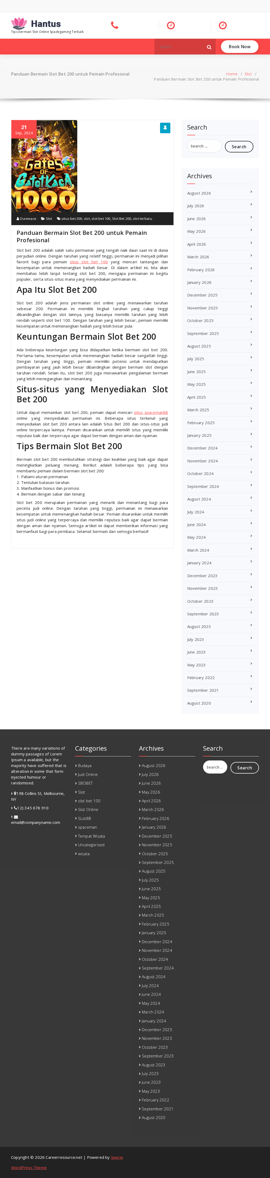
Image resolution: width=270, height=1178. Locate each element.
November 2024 (202, 460)
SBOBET (85, 783)
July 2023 (195, 639)
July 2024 (195, 511)
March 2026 (198, 256)
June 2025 (196, 371)
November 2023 (202, 588)
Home (232, 73)
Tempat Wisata (91, 836)
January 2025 (199, 435)
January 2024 (199, 562)
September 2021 (203, 690)
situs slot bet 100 (89, 261)
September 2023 (203, 613)
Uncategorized (91, 844)
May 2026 (196, 231)
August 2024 (199, 499)
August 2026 (199, 193)
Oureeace (27, 218)
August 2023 (199, 626)
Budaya (84, 765)
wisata (84, 853)
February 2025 (201, 422)
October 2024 (200, 473)
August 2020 (199, 703)
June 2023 (196, 652)
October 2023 (200, 601)
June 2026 (196, 218)
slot (87, 218)
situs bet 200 (71, 218)
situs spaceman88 (151, 412)
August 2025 (199, 346)
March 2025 (198, 409)
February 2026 (201, 269)
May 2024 (196, 537)
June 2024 (196, 524)
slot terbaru (142, 218)
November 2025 (202, 307)
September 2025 (203, 333)
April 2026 (196, 244)
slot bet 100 (100, 218)
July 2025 (195, 358)
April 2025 (196, 397)
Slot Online (88, 809)
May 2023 (196, 664)
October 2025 (200, 320)
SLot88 (84, 818)
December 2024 (202, 448)
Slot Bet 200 (121, 218)
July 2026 (195, 205)
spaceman (87, 827)
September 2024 (203, 486)
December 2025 (202, 295)
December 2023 (202, 575)
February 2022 (201, 677)
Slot (248, 73)
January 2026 (199, 282)
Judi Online (88, 774)
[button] (209, 46)
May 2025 (196, 384)
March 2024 (198, 550)
